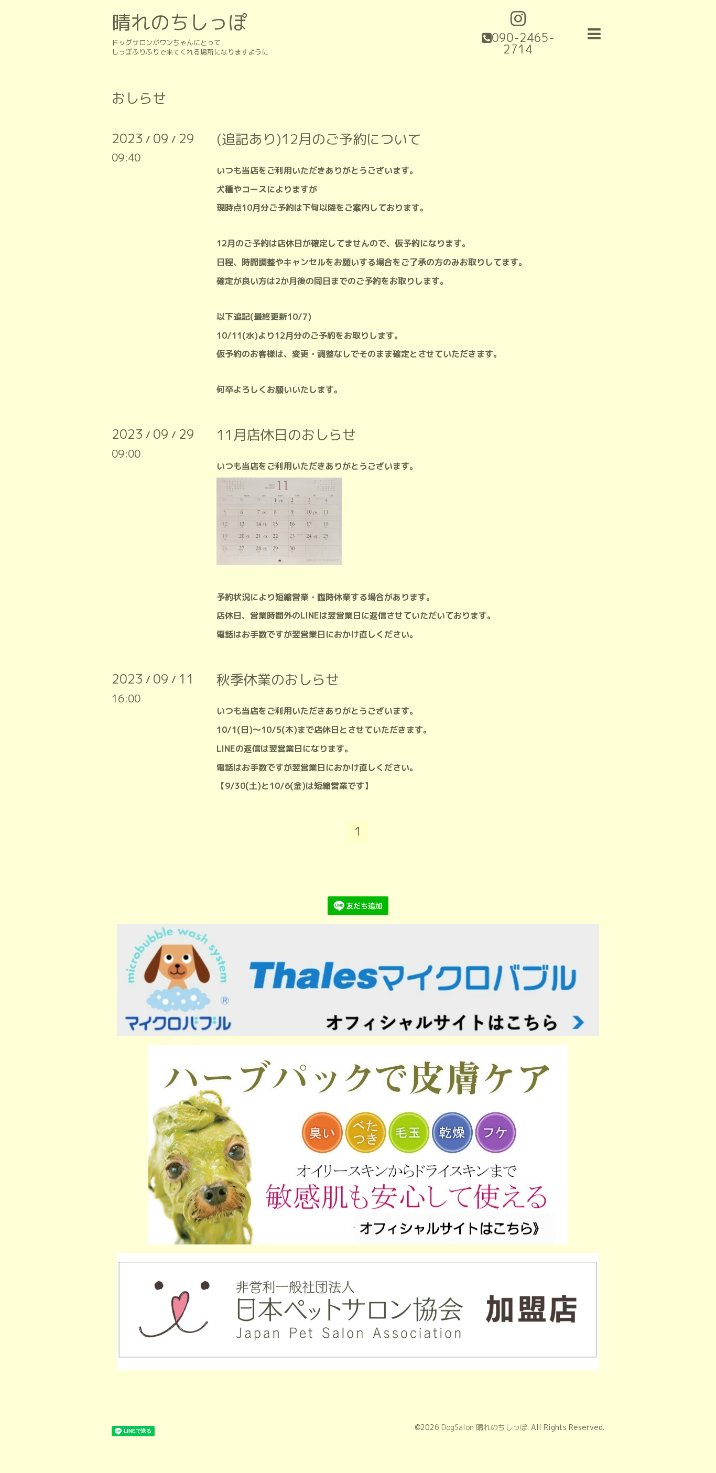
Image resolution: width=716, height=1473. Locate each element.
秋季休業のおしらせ (277, 679)
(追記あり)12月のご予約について (318, 138)
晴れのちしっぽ (179, 22)
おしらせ (139, 98)
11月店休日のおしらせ (286, 434)
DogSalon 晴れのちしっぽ (484, 1427)
